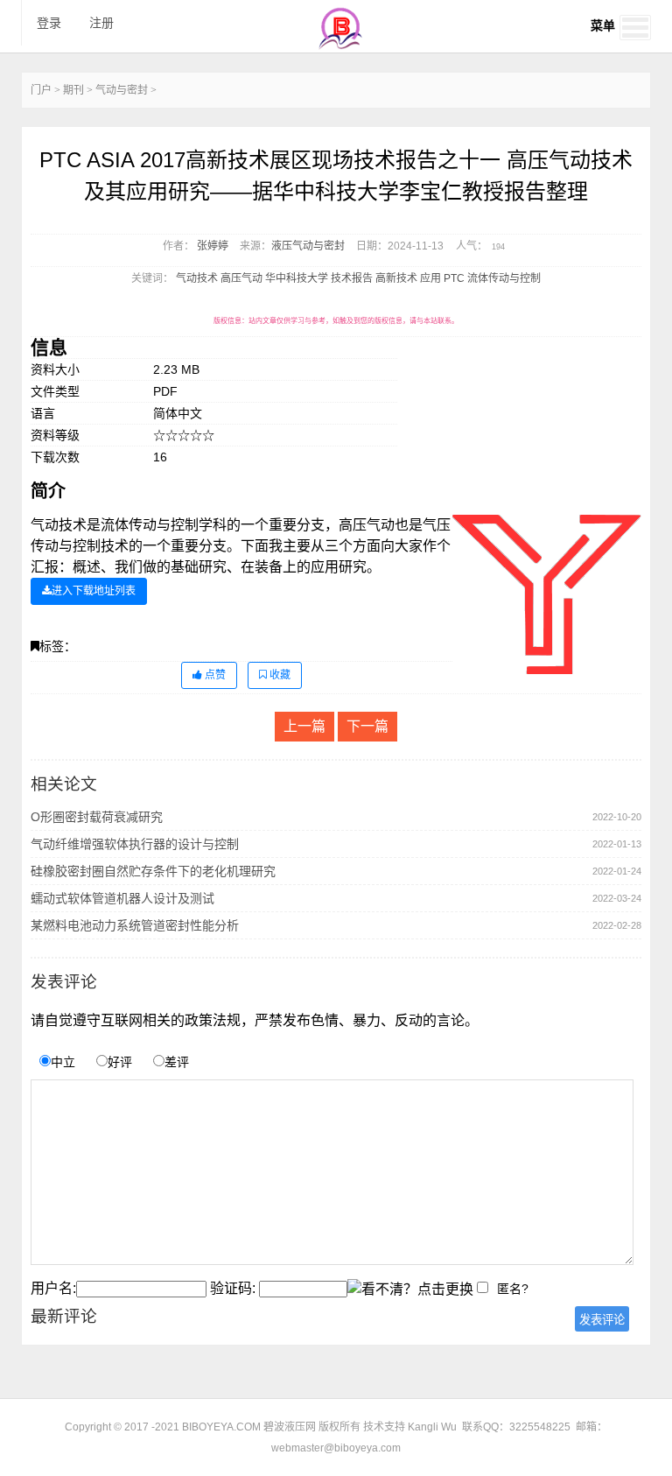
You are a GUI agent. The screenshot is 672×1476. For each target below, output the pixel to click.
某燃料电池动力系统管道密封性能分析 (135, 925)
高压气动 (241, 278)
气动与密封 (121, 90)
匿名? (512, 1289)
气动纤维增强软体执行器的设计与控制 (135, 844)
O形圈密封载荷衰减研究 (97, 817)
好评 (120, 1062)
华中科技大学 (296, 278)
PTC (454, 278)
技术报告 (352, 278)
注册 (101, 23)
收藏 (278, 675)
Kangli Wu (432, 1427)
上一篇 (305, 726)
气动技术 (197, 278)
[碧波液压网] (340, 45)
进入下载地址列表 (94, 591)
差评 (176, 1062)
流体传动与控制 (504, 278)
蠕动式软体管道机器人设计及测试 (122, 898)
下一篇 (367, 726)
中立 (63, 1062)
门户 (41, 90)
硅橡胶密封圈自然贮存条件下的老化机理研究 (153, 871)
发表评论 (602, 1319)
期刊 (73, 90)
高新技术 (396, 278)
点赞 (214, 675)
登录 (49, 23)
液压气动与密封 (308, 246)
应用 (430, 278)
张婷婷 (212, 246)
